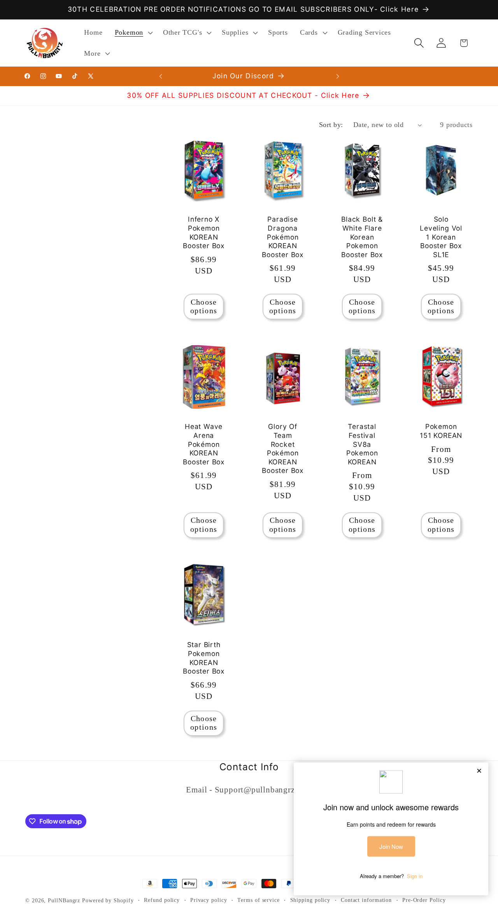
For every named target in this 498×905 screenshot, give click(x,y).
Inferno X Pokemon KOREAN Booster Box (203, 232)
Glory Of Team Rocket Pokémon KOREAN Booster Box (282, 448)
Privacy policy (208, 900)
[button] (133, 32)
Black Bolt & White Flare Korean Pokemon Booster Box (362, 236)
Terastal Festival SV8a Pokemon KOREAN (362, 444)
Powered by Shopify (107, 900)
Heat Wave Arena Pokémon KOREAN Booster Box (203, 444)
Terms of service (258, 900)
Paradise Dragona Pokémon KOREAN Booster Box (282, 236)
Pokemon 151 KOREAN (441, 430)
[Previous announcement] (160, 76)
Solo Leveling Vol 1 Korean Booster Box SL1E (441, 236)
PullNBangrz (64, 900)
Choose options (203, 306)
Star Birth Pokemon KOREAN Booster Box (203, 658)
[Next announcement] (337, 76)
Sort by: (331, 125)
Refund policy (162, 900)
